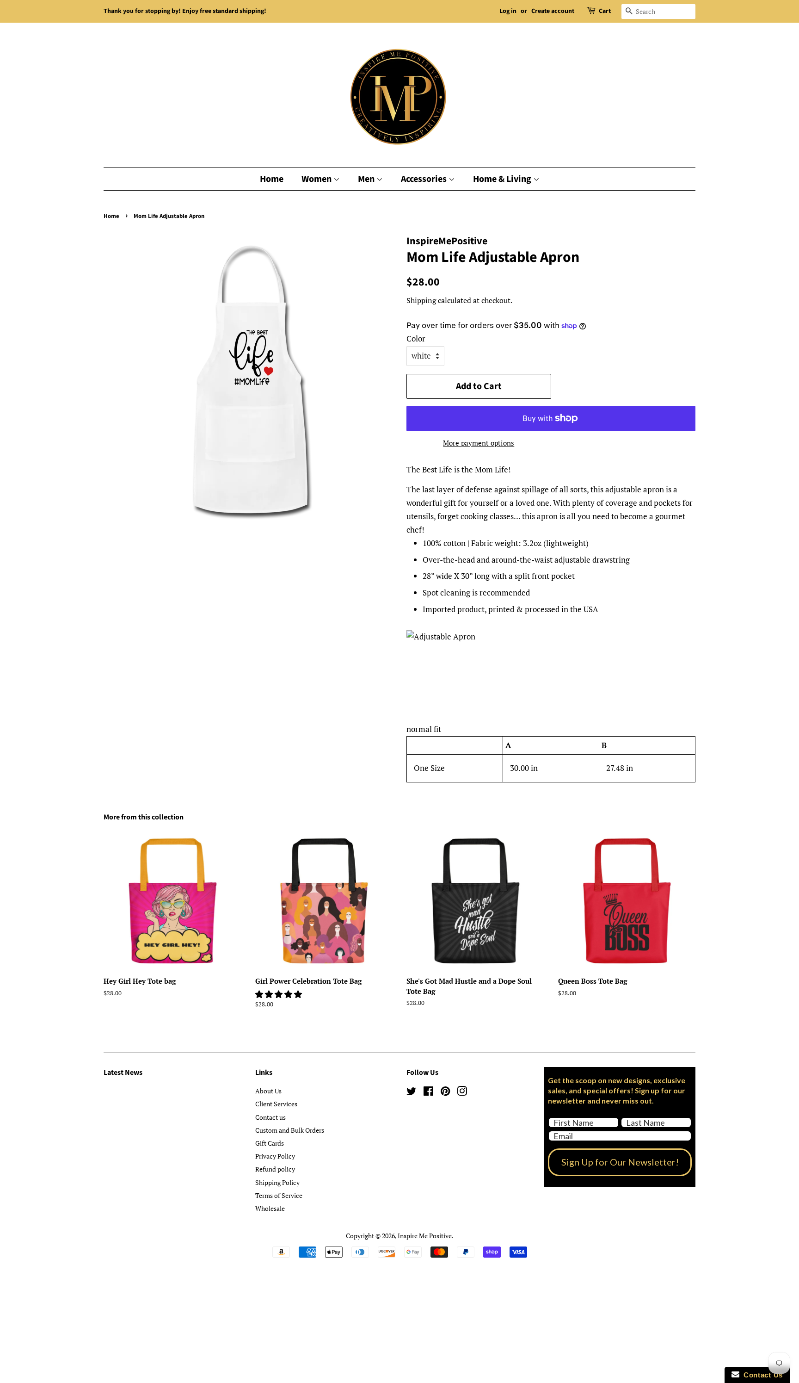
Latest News (123, 1072)
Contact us (270, 1117)
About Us (268, 1090)
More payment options (478, 442)
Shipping (421, 300)
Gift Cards (269, 1143)
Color (415, 338)
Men (367, 179)
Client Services (276, 1103)
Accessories (425, 179)
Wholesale (270, 1208)
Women (317, 179)
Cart (605, 11)
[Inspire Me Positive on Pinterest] (445, 1092)
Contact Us (761, 1375)
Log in (507, 11)
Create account (552, 11)
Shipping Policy (277, 1182)
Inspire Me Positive (425, 1235)
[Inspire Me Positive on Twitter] (411, 1092)
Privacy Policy (275, 1156)
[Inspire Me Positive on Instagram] (462, 1092)
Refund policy (275, 1169)
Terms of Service (278, 1195)
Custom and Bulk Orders (289, 1130)
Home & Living (503, 179)
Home (271, 179)
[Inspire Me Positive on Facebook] (428, 1092)
